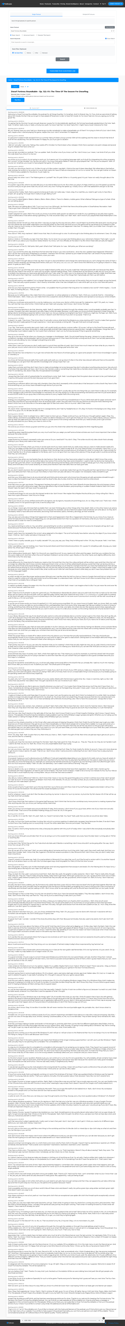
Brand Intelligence (72, 4)
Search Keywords (15, 38)
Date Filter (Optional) (19, 49)
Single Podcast (36, 14)
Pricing (62, 4)
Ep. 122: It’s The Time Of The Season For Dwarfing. (49, 80)
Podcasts (48, 4)
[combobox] (62, 31)
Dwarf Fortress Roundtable (23, 80)
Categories (88, 4)
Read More (18, 100)
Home (42, 4)
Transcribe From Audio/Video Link (62, 71)
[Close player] (104, 1318)
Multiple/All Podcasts (89, 14)
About (82, 4)
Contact (96, 4)
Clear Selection (110, 27)
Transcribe (55, 4)
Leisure (15, 86)
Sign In (104, 3)
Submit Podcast (115, 3)
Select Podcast (14, 27)
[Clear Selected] (111, 31)
